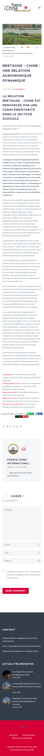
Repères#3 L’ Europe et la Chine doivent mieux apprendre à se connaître (24, 701)
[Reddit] (21, 426)
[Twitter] (7, 426)
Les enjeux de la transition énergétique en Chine (22, 673)
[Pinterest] (11, 426)
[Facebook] (4, 426)
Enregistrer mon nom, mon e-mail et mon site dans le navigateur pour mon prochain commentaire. (24, 574)
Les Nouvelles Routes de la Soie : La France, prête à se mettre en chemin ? (26, 686)
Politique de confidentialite (22, 738)
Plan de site (13, 735)
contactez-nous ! (31, 651)
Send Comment (15, 590)
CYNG (32, 750)
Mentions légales (29, 735)
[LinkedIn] (18, 426)
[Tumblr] (14, 426)
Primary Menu (39, 7)
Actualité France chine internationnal (17, 53)
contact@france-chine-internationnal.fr (24, 646)
